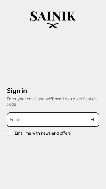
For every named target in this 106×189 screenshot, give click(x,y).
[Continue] (92, 120)
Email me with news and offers (43, 133)
